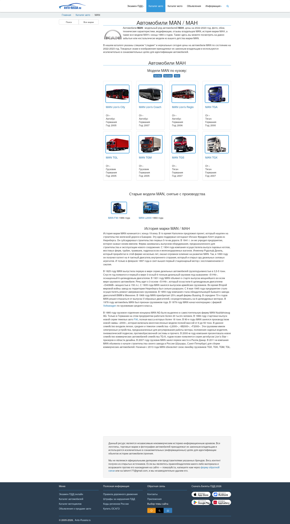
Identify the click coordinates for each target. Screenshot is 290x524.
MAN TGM (145, 157)
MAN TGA (211, 107)
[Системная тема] (168, 510)
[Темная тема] (160, 510)
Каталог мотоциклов (70, 503)
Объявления (194, 6)
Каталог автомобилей (71, 499)
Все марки (89, 22)
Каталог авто (156, 6)
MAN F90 (113, 218)
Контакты (152, 494)
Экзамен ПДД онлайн (71, 494)
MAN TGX (211, 157)
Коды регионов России (116, 503)
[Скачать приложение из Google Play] (201, 502)
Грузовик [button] (168, 75)
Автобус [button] (157, 75)
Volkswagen (109, 305)
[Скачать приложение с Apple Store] (201, 494)
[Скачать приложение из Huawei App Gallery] (221, 502)
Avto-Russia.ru (83, 520)
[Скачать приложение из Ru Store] (221, 494)
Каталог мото (175, 6)
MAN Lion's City (115, 107)
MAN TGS (178, 157)
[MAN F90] (119, 207)
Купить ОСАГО (111, 508)
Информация (213, 6)
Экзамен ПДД (135, 6)
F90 (136, 319)
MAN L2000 (145, 218)
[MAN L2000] (151, 207)
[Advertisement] (78, 73)
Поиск (69, 22)
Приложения (154, 499)
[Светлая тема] (151, 510)
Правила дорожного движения (120, 494)
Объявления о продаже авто (75, 508)
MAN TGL (112, 157)
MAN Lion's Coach (150, 107)
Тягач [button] (177, 75)
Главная (66, 15)
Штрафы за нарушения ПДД (119, 499)
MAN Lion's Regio (183, 107)
